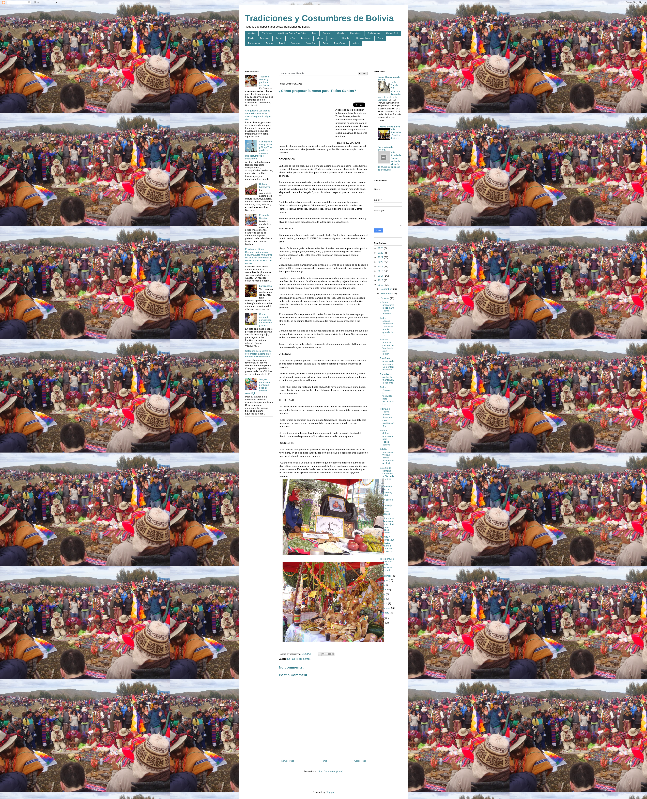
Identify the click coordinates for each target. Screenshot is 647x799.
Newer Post (287, 760)
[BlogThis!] (323, 654)
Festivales (264, 38)
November (386, 293)
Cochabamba (373, 33)
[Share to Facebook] (329, 654)
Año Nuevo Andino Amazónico (292, 33)
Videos (356, 43)
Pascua (269, 43)
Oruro (380, 38)
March (384, 603)
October (385, 298)
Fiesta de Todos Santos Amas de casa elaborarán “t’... (387, 417)
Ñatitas (333, 38)
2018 (381, 271)
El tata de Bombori (264, 216)
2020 (381, 262)
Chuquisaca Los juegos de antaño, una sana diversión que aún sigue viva (258, 114)
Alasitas (251, 33)
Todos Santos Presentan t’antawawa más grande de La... (386, 326)
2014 (381, 618)
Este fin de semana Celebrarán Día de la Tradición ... (387, 475)
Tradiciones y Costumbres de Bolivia (319, 18)
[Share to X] (326, 654)
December (386, 289)
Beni (314, 33)
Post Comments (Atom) (330, 771)
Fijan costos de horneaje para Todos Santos (386, 506)
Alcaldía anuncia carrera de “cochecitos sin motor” (387, 346)
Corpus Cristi (392, 33)
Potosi (282, 43)
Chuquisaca (355, 33)
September (387, 575)
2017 (381, 275)
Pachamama (254, 43)
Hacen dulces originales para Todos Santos (386, 437)
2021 (381, 257)
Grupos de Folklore (389, 126)
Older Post (360, 760)
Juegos (279, 38)
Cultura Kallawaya (264, 185)
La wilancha (265, 286)
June (384, 589)
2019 (381, 266)
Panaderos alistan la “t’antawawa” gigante (387, 378)
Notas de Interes (363, 38)
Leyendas (305, 38)
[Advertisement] (323, 58)
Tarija (325, 43)
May (383, 594)
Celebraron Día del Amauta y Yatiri (386, 490)
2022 (381, 252)
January (385, 612)
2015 (381, 285)
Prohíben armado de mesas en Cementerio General (387, 364)
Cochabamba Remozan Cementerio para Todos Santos (387, 525)
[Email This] (320, 654)
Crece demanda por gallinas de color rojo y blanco (265, 320)
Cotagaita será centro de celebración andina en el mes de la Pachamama (258, 353)
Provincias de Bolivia (385, 148)
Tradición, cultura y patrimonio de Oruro (264, 80)
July (383, 585)
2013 (381, 623)
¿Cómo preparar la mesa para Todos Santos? (387, 308)
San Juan (295, 43)
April (383, 598)
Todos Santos (340, 43)
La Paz (292, 38)
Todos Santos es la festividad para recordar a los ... (387, 396)
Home (324, 760)
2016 (381, 280)
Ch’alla (340, 33)
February (386, 608)
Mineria (320, 38)
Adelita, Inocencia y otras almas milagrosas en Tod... (387, 456)
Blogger (330, 792)
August (385, 580)
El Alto (251, 38)
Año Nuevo (267, 33)
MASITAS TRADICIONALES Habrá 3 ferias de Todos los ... (387, 546)
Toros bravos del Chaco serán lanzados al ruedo (387, 564)
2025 (381, 248)
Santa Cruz (311, 43)
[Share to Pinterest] (332, 654)
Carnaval (327, 33)
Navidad (346, 38)
